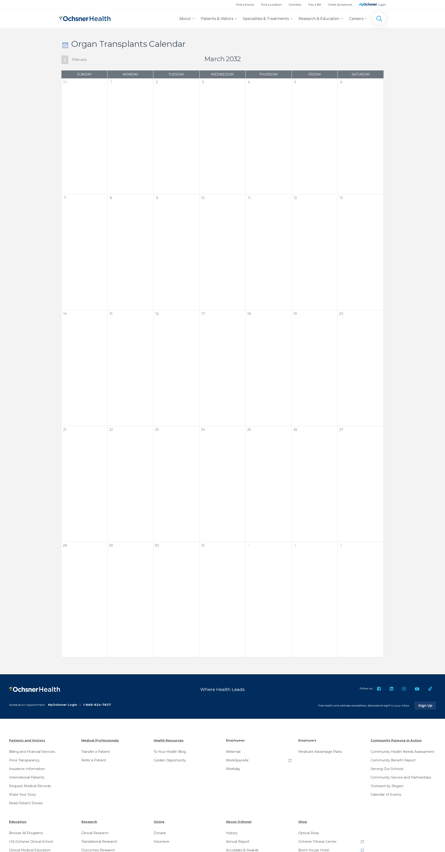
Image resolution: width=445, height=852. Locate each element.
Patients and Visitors (27, 740)
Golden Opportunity (170, 760)
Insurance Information (27, 769)
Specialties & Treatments (266, 18)
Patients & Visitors (217, 18)
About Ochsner (239, 821)
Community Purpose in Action (396, 740)
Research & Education (319, 18)
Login (382, 4)
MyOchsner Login (62, 704)
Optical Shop (308, 833)
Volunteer (161, 841)
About (185, 18)
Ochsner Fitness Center (317, 841)
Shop (302, 821)
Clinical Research (94, 833)
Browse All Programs (26, 833)
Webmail (233, 752)
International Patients (26, 777)
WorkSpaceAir (237, 760)
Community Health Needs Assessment (402, 752)
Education (17, 821)
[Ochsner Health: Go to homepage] (85, 18)
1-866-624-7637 (97, 704)
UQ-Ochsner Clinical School (31, 841)
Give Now (295, 4)
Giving (159, 821)
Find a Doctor (245, 4)
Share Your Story (22, 794)
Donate (160, 833)
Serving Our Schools (387, 769)
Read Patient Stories (26, 803)
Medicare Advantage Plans (320, 752)
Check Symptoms (340, 4)
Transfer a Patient (95, 752)
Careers (356, 18)
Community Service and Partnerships (401, 777)
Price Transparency (24, 760)
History (232, 833)
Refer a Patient (93, 760)
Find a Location (271, 4)
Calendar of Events (386, 794)
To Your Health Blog (170, 752)
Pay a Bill (314, 4)
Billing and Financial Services (32, 752)
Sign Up (427, 705)
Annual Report (237, 841)
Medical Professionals (100, 740)
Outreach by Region (387, 786)
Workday (233, 769)
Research (89, 821)
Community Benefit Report (393, 760)
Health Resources (169, 740)
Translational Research (99, 841)
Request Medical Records (30, 786)
